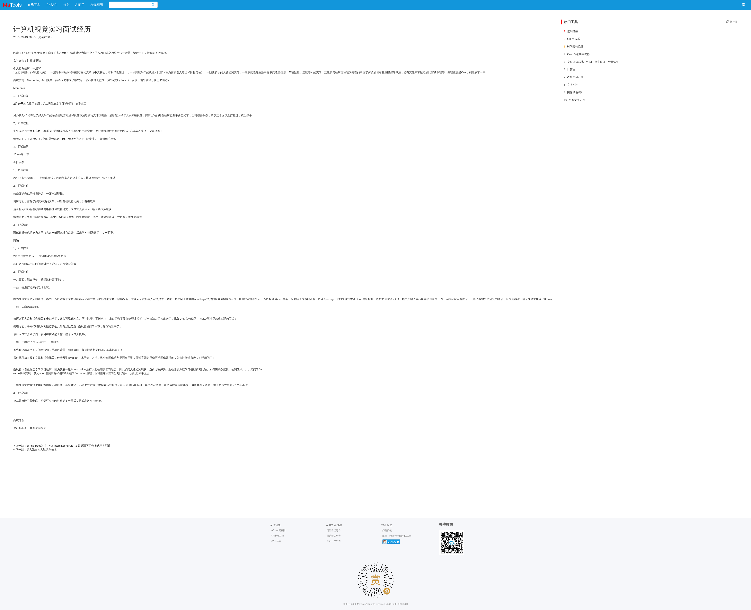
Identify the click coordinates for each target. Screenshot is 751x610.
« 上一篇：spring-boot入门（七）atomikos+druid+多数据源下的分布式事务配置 (61, 445)
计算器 (571, 69)
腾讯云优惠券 (334, 535)
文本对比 (572, 84)
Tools (12, 5)
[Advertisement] (375, 480)
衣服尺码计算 (575, 77)
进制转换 (572, 31)
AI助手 (79, 4)
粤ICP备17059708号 (397, 604)
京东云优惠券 (334, 541)
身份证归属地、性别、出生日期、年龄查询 (593, 61)
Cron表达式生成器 (578, 54)
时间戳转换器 (575, 46)
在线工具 (34, 4)
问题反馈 (387, 530)
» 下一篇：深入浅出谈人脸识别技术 (35, 449)
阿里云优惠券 (334, 530)
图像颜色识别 (575, 92)
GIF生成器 (573, 38)
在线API (51, 4)
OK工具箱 (276, 541)
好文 (66, 4)
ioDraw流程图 (278, 530)
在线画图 (96, 4)
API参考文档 (277, 535)
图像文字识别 (577, 99)
